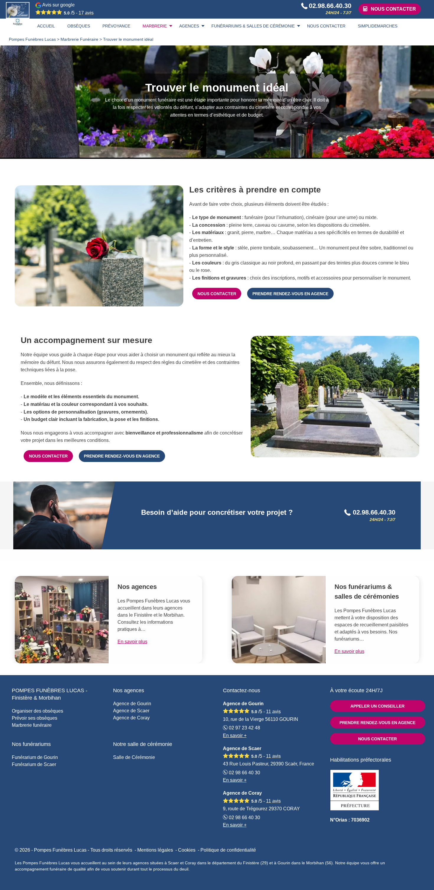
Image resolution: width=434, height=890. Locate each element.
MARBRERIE (155, 26)
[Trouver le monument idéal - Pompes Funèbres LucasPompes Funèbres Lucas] (18, 14)
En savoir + (235, 735)
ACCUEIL (46, 26)
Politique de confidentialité (228, 850)
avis (86, 12)
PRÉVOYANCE (116, 26)
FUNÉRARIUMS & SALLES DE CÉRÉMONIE (253, 26)
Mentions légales (155, 850)
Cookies (186, 850)
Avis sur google (67, 8)
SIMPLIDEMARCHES (377, 26)
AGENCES (189, 26)
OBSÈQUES (78, 26)
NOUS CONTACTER (326, 26)
